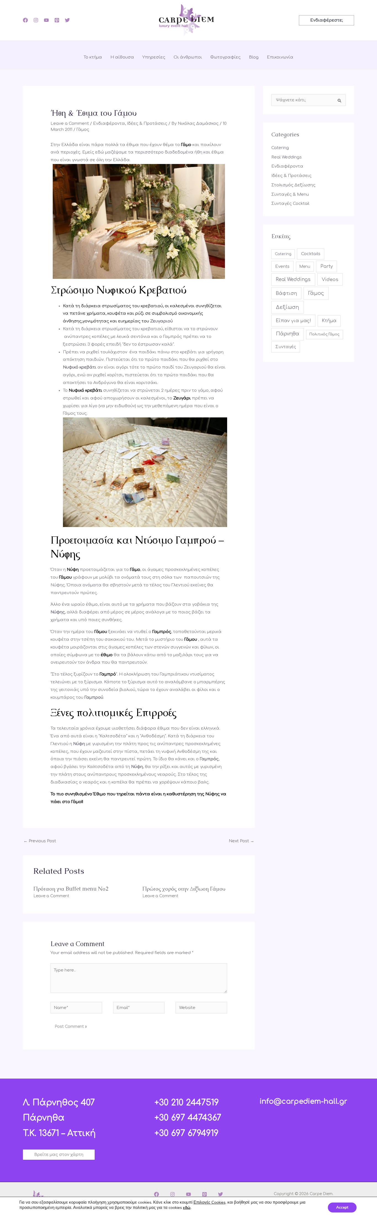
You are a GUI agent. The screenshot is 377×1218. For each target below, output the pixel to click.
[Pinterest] (56, 20)
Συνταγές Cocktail (290, 203)
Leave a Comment (70, 123)
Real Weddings (286, 157)
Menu (304, 266)
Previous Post (39, 841)
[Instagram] (35, 20)
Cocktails (310, 253)
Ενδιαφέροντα (109, 123)
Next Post (241, 841)
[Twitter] (67, 20)
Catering (280, 147)
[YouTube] (46, 20)
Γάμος (82, 129)
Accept (342, 1207)
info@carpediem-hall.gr (303, 1101)
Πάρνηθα (287, 334)
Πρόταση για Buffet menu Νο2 (70, 888)
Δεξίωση (287, 307)
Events (282, 266)
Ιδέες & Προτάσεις (147, 123)
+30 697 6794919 (187, 1133)
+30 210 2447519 (187, 1102)
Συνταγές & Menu (290, 194)
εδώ (186, 1207)
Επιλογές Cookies (209, 1202)
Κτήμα (329, 320)
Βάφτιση (286, 293)
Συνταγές (285, 347)
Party (326, 266)
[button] (326, 20)
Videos (330, 279)
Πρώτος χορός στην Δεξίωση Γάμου (183, 888)
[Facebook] (25, 20)
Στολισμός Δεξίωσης (293, 185)
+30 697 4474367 (188, 1117)
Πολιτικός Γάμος (324, 334)
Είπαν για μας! (293, 320)
